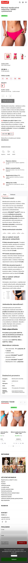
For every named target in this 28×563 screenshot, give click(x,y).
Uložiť (14, 156)
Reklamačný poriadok (6, 494)
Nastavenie (14, 555)
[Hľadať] (19, 2)
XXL (5, 443)
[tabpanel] (18, 425)
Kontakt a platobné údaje (7, 489)
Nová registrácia (4, 542)
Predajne (3, 483)
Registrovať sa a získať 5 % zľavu (9, 479)
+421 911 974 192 (5, 519)
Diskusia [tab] (12, 194)
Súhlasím (14, 559)
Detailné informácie (5, 146)
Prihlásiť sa (22, 542)
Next (25, 402)
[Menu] (25, 2)
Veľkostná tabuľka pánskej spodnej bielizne (12, 498)
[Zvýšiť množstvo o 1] (10, 96)
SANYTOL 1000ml (7, 342)
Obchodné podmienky (6, 491)
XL (2, 443)
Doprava (3, 481)
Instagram (6, 522)
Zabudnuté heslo (5, 543)
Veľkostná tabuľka (5, 485)
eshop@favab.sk (5, 517)
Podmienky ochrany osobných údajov (10, 493)
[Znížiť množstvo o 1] (3, 96)
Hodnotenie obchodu (6, 496)
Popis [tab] (4, 194)
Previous (21, 402)
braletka (22, 128)
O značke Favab (5, 487)
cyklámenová (15, 381)
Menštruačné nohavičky (17, 378)
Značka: (4, 63)
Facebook (2, 522)
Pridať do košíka (7, 101)
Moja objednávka (5, 500)
